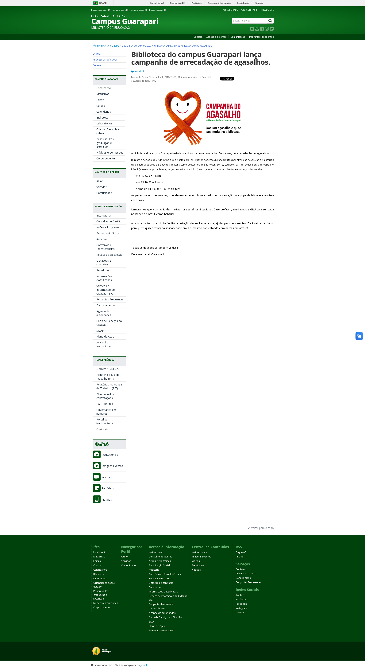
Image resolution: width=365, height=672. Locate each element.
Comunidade (104, 193)
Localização (103, 88)
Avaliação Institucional (103, 344)
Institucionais (109, 454)
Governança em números (106, 411)
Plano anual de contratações (105, 396)
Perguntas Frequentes (261, 36)
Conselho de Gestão (108, 221)
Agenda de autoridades (103, 313)
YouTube (241, 599)
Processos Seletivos (105, 59)
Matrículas (102, 94)
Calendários (103, 111)
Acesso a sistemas (216, 36)
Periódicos (108, 488)
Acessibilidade (230, 10)
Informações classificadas (104, 278)
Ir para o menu (120, 10)
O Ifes (96, 53)
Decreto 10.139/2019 (109, 369)
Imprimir (139, 71)
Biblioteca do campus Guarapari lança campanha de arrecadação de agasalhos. (200, 58)
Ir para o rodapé (157, 10)
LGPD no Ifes (104, 404)
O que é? (241, 552)
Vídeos (105, 477)
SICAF (100, 330)
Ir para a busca (138, 10)
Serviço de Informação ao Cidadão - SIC (105, 289)
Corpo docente (105, 158)
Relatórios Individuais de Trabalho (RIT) (109, 386)
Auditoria (101, 239)
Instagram (241, 608)
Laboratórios (104, 123)
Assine (240, 556)
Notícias (114, 46)
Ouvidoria (102, 429)
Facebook (241, 603)
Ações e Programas (108, 227)
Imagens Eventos (112, 466)
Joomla (144, 665)
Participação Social (108, 233)
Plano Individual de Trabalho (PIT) (107, 376)
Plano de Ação (105, 336)
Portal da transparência (104, 421)
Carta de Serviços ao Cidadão (165, 617)
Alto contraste (249, 10)
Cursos (97, 65)
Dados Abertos (105, 305)
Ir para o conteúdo (100, 10)
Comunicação (237, 36)
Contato (198, 36)
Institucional (103, 215)
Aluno (99, 181)
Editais (100, 100)
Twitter (240, 595)
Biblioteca (102, 117)
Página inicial (100, 46)
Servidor (101, 187)
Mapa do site (267, 10)
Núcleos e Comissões (109, 152)
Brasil (103, 3)
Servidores (102, 270)
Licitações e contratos (103, 262)
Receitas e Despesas (109, 254)
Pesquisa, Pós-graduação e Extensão (105, 142)
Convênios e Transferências (105, 247)
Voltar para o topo (262, 528)
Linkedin (240, 612)
